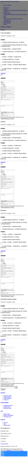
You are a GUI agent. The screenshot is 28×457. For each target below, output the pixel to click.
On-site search (7, 425)
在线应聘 (3, 73)
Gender (2, 82)
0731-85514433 (4, 443)
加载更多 (3, 389)
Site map (6, 422)
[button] (12, 117)
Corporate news (7, 416)
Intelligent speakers (8, 405)
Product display (5, 402)
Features (3, 419)
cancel (12, 118)
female (4, 85)
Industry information (8, 415)
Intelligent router (7, 408)
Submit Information (5, 118)
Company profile (8, 395)
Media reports (7, 414)
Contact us (6, 399)
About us (3, 392)
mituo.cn (21, 450)
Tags (5, 423)
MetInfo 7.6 (9, 450)
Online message (7, 397)
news (2, 411)
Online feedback (7, 398)
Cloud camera (7, 406)
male (3, 84)
